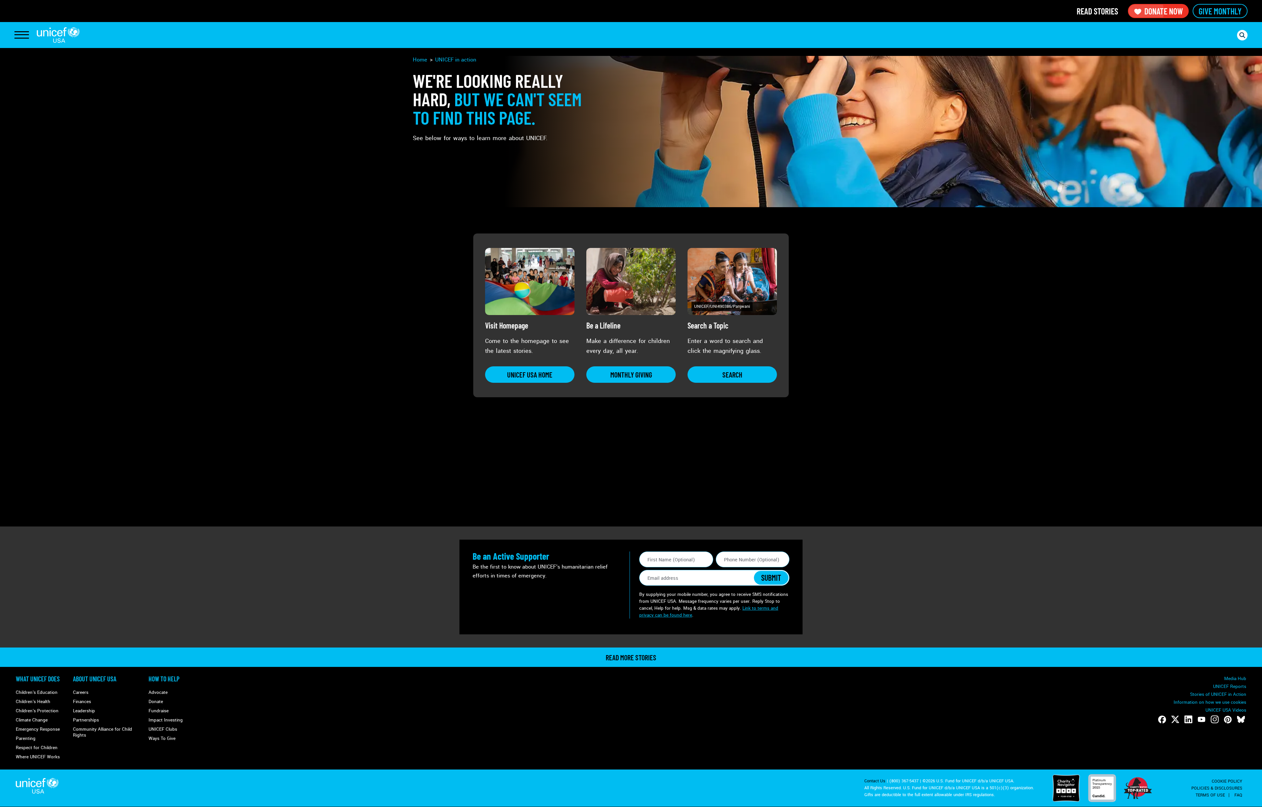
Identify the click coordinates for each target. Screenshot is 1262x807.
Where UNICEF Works (38, 757)
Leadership (84, 711)
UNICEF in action (455, 59)
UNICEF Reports (1229, 686)
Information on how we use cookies (1210, 702)
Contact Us (874, 781)
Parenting (25, 738)
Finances (82, 701)
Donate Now (1163, 11)
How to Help (164, 679)
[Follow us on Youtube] (1201, 719)
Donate (156, 701)
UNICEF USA (58, 35)
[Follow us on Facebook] (1162, 719)
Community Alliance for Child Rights (102, 732)
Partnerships (86, 720)
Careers (80, 692)
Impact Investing (166, 720)
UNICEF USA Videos (1225, 710)
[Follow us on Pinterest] (1228, 719)
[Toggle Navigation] (21, 35)
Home (420, 59)
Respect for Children (37, 748)
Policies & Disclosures (1216, 788)
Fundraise (159, 711)
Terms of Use (1210, 795)
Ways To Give (162, 738)
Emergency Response (38, 729)
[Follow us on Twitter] (1175, 719)
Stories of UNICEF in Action (1218, 694)
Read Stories (1097, 11)
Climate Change (32, 720)
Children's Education (37, 692)
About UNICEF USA (94, 679)
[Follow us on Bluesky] (1241, 719)
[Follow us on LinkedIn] (1188, 719)
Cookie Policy (1227, 781)
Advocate (158, 692)
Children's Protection (37, 711)
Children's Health (33, 701)
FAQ (1238, 795)
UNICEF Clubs (163, 729)
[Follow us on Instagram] (1214, 719)
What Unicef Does (38, 679)
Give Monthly (1220, 11)
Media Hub (1235, 678)
